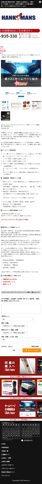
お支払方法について (9, 281)
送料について (7, 284)
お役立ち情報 (5, 461)
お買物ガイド (5, 454)
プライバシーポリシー (8, 468)
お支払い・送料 (6, 458)
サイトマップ (5, 475)
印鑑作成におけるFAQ (10, 279)
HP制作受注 (5, 447)
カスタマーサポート (7, 465)
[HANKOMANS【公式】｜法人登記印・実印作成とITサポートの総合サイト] (18, 22)
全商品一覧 (4, 451)
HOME (3, 444)
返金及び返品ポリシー (8, 472)
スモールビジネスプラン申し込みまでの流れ (14, 219)
